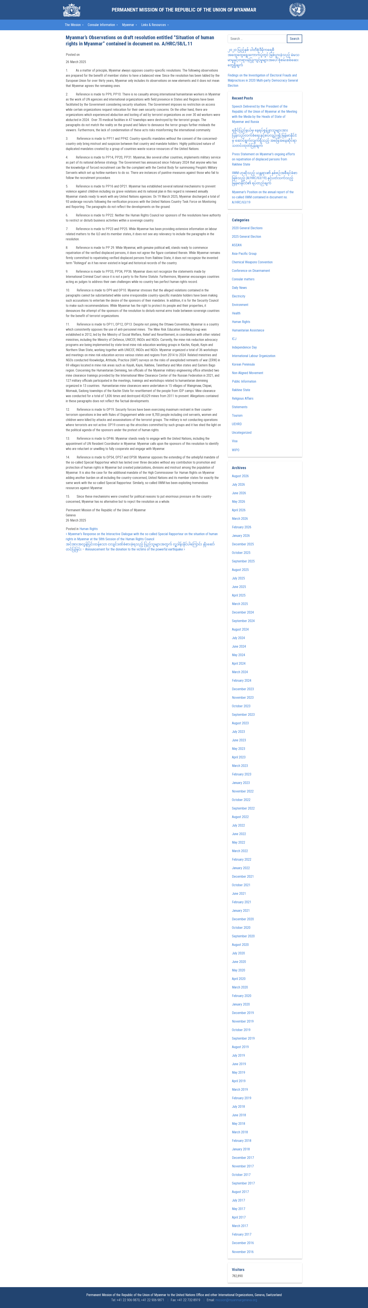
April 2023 (239, 757)
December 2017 (243, 1158)
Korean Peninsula (243, 364)
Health (236, 313)
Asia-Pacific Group (244, 254)
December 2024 (243, 612)
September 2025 (243, 561)
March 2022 (240, 851)
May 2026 (238, 502)
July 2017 (238, 1200)
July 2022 (238, 825)
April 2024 (239, 663)
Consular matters (243, 279)
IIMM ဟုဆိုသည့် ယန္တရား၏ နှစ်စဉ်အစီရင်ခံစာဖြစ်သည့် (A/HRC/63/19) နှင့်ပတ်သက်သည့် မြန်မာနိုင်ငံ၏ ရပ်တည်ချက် (264, 178)
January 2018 (241, 1149)
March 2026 (240, 519)
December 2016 (243, 1243)
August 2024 (240, 629)
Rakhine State (241, 390)
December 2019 (243, 1013)
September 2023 (243, 715)
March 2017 (240, 1226)
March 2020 (240, 987)
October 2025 (241, 553)
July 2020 (238, 953)
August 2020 (240, 945)
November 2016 (243, 1252)
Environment (240, 305)
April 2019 (239, 1081)
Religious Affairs (242, 398)
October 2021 (241, 885)
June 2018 (239, 1115)
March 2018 (240, 1132)
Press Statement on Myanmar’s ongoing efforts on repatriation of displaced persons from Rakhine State (263, 159)
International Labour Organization (253, 356)
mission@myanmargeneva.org (236, 1300)
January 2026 (241, 536)
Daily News (239, 288)
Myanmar (128, 25)
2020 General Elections (247, 228)
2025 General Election (246, 237)
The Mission (73, 25)
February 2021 (241, 902)
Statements (239, 407)
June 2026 (239, 493)
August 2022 (240, 817)
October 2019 (241, 1030)
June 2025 (239, 587)
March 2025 (240, 604)
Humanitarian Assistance (248, 330)
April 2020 (239, 979)
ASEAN (237, 245)
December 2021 (243, 876)
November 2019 (243, 1021)
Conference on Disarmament (251, 271)
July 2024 (238, 638)
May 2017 (238, 1209)
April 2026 (239, 510)
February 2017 (241, 1234)
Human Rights (88, 529)
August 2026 (240, 476)
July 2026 (238, 485)
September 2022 (243, 808)
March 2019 (240, 1090)
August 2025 (240, 570)
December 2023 (243, 689)
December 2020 (243, 919)
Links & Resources (154, 25)
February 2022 (241, 859)
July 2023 (238, 732)
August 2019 (240, 1047)
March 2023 (240, 766)
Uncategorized (242, 433)
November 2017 (243, 1166)
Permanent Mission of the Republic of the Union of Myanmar (184, 10)
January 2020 (241, 1004)
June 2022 (239, 834)
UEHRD (237, 424)
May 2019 (238, 1072)
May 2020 (238, 970)
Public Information (244, 381)
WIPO (235, 450)
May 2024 (238, 655)
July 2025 (238, 578)
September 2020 (243, 936)
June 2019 (239, 1064)
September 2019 (243, 1038)
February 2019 (241, 1098)
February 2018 (241, 1141)
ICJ (234, 339)
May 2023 (238, 749)
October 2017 (241, 1175)
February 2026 (241, 527)
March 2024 (240, 672)
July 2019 (238, 1055)
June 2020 (239, 962)
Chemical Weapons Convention (252, 262)
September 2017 (243, 1183)
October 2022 (241, 800)
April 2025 (239, 595)
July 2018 (238, 1107)
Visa (234, 441)
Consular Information (102, 25)
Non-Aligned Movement (247, 373)
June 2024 (239, 646)
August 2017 (240, 1192)
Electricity (238, 296)
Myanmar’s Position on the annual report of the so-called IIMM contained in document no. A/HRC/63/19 (263, 197)
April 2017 (239, 1217)
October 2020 (241, 928)
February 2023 (241, 774)
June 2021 (239, 894)
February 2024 (241, 680)
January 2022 (241, 868)
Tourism (237, 415)
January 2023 (241, 783)
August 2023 (240, 723)
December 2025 (243, 544)
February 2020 (241, 996)
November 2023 (243, 698)
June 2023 (239, 740)
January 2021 (241, 911)
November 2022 (243, 791)
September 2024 (243, 621)
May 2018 (238, 1124)
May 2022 (238, 842)
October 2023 (241, 706)
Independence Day (244, 347)
